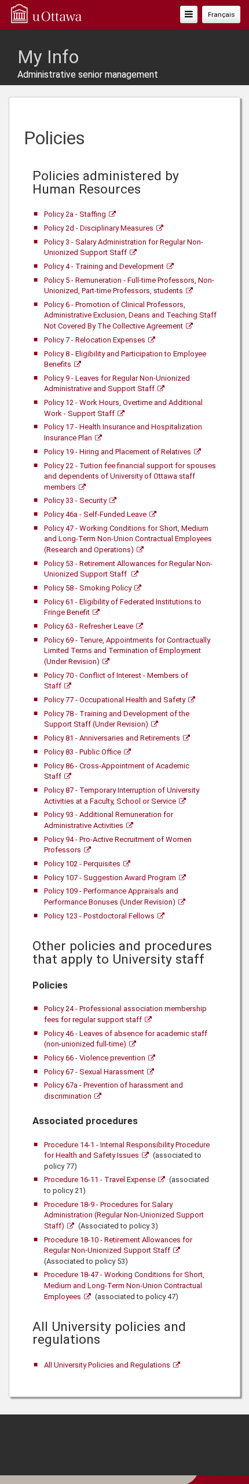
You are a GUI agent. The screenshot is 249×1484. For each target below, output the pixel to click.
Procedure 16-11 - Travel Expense (99, 1179)
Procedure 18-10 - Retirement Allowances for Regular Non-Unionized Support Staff (118, 1245)
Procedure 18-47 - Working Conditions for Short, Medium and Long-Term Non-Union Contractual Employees (124, 1285)
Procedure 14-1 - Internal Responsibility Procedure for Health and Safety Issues (127, 1150)
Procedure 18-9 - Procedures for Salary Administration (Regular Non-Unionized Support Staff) (124, 1215)
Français (221, 14)
